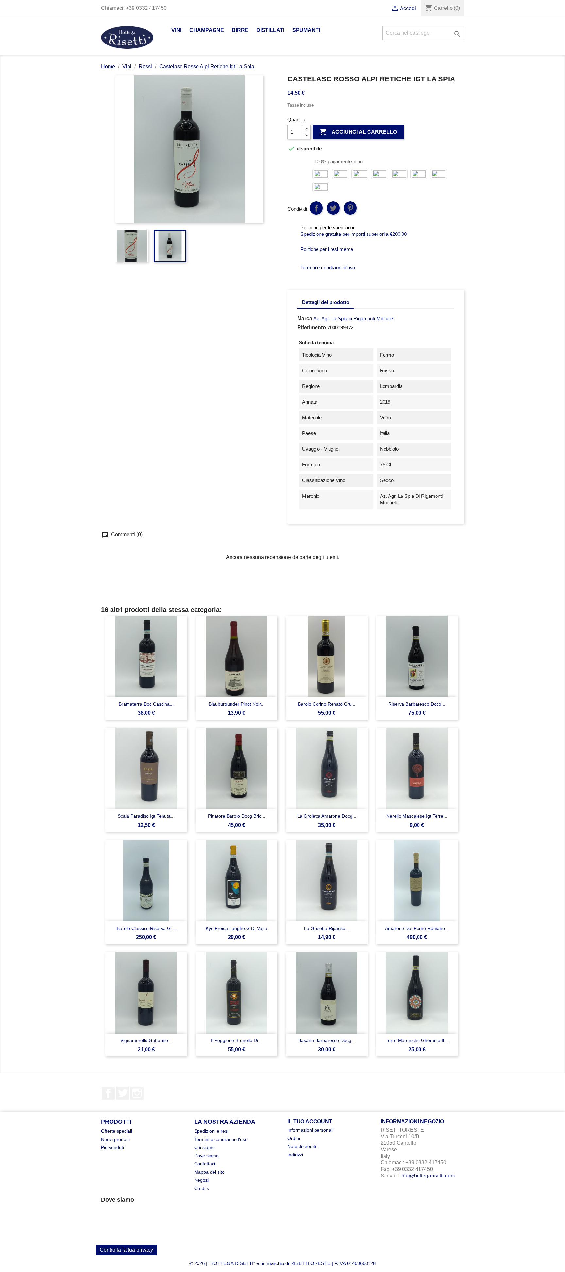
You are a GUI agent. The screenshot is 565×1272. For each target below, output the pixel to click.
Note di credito (302, 1146)
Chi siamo (204, 1147)
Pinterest (350, 208)
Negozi (201, 1180)
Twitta (333, 208)
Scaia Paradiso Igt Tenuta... (146, 816)
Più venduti (112, 1147)
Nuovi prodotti (115, 1139)
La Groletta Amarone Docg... (326, 816)
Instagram (137, 1093)
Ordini (293, 1138)
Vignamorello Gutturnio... (146, 1040)
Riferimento (311, 327)
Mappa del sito (209, 1172)
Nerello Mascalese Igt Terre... (416, 816)
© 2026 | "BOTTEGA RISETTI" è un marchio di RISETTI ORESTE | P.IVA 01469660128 (282, 1263)
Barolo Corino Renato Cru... (326, 703)
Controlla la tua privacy (126, 1250)
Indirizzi (295, 1154)
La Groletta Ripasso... (326, 928)
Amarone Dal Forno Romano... (417, 928)
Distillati (270, 30)
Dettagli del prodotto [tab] (325, 302)
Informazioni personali (310, 1130)
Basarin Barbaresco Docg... (326, 1040)
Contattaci (204, 1163)
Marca (304, 318)
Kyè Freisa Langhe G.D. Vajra (236, 928)
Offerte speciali (116, 1131)
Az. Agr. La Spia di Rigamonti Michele (353, 318)
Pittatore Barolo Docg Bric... (236, 816)
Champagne (206, 30)
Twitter (122, 1093)
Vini (176, 30)
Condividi (316, 208)
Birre (240, 30)
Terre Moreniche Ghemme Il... (417, 1040)
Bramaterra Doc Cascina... (146, 703)
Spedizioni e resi (211, 1131)
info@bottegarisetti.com (427, 1175)
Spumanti (306, 30)
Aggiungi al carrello (358, 132)
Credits (201, 1188)
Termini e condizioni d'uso (221, 1139)
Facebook (108, 1093)
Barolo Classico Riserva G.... (146, 928)
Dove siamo (206, 1155)
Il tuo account (309, 1121)
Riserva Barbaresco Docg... (416, 703)
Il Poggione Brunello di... (236, 1040)
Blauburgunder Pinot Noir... (237, 703)
